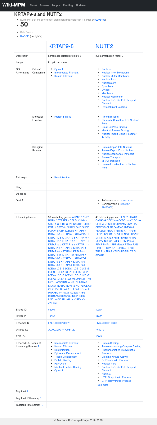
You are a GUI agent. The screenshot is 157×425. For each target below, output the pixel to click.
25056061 (125, 204)
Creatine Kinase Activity (115, 356)
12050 (99, 316)
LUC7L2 (134, 234)
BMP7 (51, 220)
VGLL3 (69, 299)
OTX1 (51, 289)
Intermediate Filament (66, 72)
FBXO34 (61, 227)
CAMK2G (101, 220)
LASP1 (99, 234)
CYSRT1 (78, 224)
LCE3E (86, 275)
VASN (61, 299)
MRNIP (100, 237)
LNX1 (68, 279)
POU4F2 (84, 289)
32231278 (126, 200)
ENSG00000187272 (59, 323)
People (56, 5)
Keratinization (62, 177)
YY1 (84, 299)
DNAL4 (52, 227)
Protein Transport (111, 157)
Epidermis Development (67, 353)
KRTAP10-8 (54, 241)
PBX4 (123, 241)
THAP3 (110, 251)
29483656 (107, 207)
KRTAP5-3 (54, 261)
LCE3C (69, 275)
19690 (51, 316)
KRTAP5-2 (80, 258)
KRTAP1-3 (54, 234)
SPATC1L (111, 248)
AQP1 (86, 217)
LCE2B (69, 272)
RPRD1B (100, 248)
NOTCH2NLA (63, 282)
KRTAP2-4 (66, 248)
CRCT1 (52, 224)
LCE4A (52, 279)
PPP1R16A (117, 244)
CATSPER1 (62, 220)
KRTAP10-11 (81, 234)
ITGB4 (60, 230)
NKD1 (51, 282)
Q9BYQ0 (70, 329)
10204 (99, 309)
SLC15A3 (64, 296)
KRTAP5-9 (54, 265)
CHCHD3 (110, 224)
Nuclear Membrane (112, 96)
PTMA (128, 244)
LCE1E (86, 268)
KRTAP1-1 (80, 230)
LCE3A (52, 275)
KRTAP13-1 (68, 244)
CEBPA (100, 224)
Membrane (107, 93)
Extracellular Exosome (114, 107)
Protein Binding (62, 116)
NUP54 (99, 241)
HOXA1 (52, 230)
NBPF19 (86, 279)
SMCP (74, 296)
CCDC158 (135, 220)
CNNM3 (82, 220)
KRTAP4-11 (54, 254)
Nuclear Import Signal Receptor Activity (119, 135)
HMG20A (129, 227)
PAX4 (116, 241)
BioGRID (24, 36)
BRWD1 (132, 217)
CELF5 (73, 220)
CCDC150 (124, 220)
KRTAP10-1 (67, 234)
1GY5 (99, 336)
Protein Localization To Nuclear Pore (119, 165)
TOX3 (81, 296)
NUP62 (108, 241)
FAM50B (118, 227)
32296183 (99, 19)
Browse (44, 5)
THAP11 (100, 251)
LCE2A (60, 272)
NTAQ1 (52, 285)
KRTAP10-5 (54, 237)
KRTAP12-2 (54, 244)
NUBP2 (61, 285)
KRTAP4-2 (68, 254)
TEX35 (130, 248)
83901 (51, 309)
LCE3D (77, 275)
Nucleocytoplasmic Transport (118, 154)
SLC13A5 (53, 296)
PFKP (99, 244)
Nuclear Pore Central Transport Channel (119, 101)
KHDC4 (110, 230)
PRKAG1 (64, 292)
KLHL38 (69, 230)
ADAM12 (77, 217)
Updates (81, 5)
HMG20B (101, 230)
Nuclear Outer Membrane (115, 76)
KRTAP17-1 (82, 244)
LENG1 (125, 234)
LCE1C (69, 268)
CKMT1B (101, 227)
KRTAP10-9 (68, 241)
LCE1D (77, 268)
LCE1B (60, 268)
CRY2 (69, 224)
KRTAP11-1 (82, 241)
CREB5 (61, 224)
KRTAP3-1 (54, 251)
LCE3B (60, 275)
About (33, 5)
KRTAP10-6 (68, 237)
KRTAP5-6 (79, 261)
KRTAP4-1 (79, 251)
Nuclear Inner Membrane (115, 72)
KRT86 (119, 230)
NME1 (117, 237)
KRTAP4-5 (54, 258)
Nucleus (106, 69)
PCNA (130, 241)
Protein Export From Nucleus (118, 150)
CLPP (109, 227)
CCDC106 (112, 220)
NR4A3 (83, 282)
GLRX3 (71, 227)
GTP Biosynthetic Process (116, 380)
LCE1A (52, 268)
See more (102, 384)
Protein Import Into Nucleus (117, 147)
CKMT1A (132, 224)
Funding (68, 5)
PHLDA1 (74, 289)
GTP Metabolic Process (115, 360)
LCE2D (85, 272)
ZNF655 (52, 303)
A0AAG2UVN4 (56, 329)
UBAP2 (125, 251)
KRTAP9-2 (66, 265)
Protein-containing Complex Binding (121, 346)
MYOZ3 (108, 237)
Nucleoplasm (109, 83)
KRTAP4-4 (80, 254)
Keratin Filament (63, 76)
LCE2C (77, 272)
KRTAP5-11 (67, 258)
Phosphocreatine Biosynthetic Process (118, 351)
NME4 (124, 237)
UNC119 (52, 299)
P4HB (58, 289)
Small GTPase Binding (114, 127)
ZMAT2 (100, 254)
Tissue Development (65, 356)
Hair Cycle (60, 363)
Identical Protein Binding (115, 130)
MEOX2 (76, 279)
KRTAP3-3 (66, 251)
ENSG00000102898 (106, 323)
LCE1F (52, 272)
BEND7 (123, 217)
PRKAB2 (53, 292)
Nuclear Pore (109, 79)
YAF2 (133, 251)
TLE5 (117, 251)
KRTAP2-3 (54, 248)
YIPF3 (77, 299)
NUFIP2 (70, 285)
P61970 (100, 329)
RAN (135, 244)
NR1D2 (74, 282)
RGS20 (74, 292)
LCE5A (60, 279)
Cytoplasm (108, 86)
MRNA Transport (111, 160)
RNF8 (82, 292)
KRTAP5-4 (66, 261)
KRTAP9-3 (79, 265)
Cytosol (58, 69)
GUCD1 (86, 227)
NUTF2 (104, 46)
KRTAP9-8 (61, 46)
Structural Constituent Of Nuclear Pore (120, 121)
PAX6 (66, 289)
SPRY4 (122, 248)
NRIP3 (132, 237)
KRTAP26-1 (79, 248)
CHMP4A (120, 224)
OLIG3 (88, 285)
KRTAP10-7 (82, 237)
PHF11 (107, 244)
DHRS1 (87, 224)
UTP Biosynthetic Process (116, 377)
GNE (78, 227)
